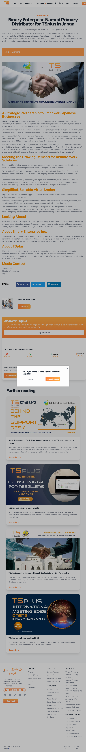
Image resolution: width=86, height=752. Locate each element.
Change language (53, 379)
